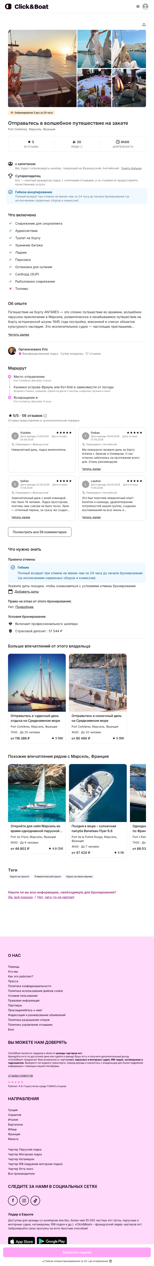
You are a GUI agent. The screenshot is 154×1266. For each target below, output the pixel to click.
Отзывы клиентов (20, 1075)
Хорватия (14, 1114)
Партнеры (15, 1005)
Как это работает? (20, 976)
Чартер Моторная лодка (25, 1154)
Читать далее (18, 335)
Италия (13, 1119)
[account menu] (145, 6)
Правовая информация (24, 1000)
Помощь (13, 966)
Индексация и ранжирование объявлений (36, 1015)
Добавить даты (26, 592)
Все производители (21, 1173)
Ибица (12, 1129)
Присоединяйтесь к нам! (25, 1010)
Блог (11, 1029)
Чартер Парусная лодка (25, 1149)
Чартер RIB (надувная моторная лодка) (35, 1164)
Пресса (13, 981)
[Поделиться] (144, 25)
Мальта (13, 1139)
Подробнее (24, 607)
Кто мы (13, 971)
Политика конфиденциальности (29, 986)
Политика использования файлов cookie (35, 990)
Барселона (15, 1124)
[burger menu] (138, 6)
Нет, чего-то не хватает (55, 897)
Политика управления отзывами (30, 1024)
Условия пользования (22, 995)
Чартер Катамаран (21, 1159)
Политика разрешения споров (29, 1019)
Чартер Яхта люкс (20, 1168)
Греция (13, 1110)
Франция (14, 1134)
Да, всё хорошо (20, 897)
